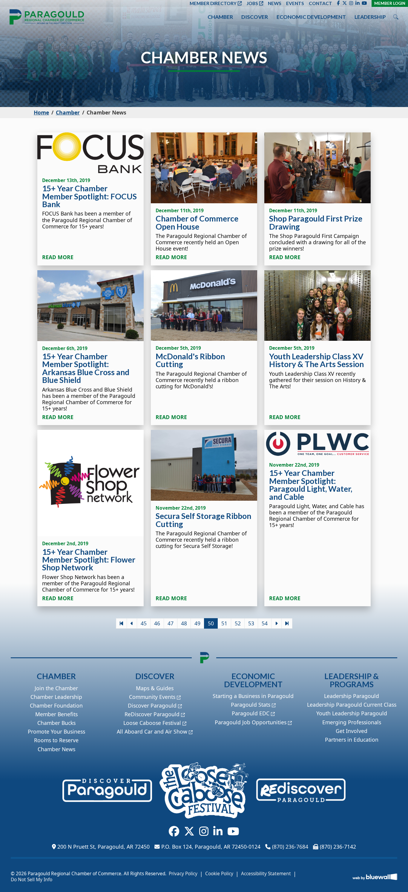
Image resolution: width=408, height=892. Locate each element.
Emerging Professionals (351, 722)
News (274, 3)
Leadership (370, 17)
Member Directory (213, 3)
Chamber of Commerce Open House (197, 222)
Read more (57, 257)
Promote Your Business (56, 731)
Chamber (220, 17)
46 (157, 623)
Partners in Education (351, 739)
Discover (254, 17)
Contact (320, 3)
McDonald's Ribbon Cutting (190, 360)
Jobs (252, 3)
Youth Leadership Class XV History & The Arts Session (316, 360)
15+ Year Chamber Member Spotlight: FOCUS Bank (89, 196)
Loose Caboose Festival (152, 722)
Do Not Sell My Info (31, 879)
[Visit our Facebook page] (338, 3)
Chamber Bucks (56, 722)
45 (144, 623)
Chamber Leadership (56, 696)
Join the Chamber (56, 688)
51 (224, 623)
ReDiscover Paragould (152, 714)
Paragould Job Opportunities (250, 722)
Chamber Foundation (56, 705)
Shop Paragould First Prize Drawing (315, 222)
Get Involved (351, 730)
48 (184, 623)
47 (171, 623)
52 (238, 623)
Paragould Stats (250, 704)
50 (211, 623)
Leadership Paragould (351, 695)
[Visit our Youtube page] (364, 3)
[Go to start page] (121, 623)
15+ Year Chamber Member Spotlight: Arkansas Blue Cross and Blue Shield (85, 368)
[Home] (47, 17)
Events (295, 3)
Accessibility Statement (266, 873)
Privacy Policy (183, 873)
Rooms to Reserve (56, 740)
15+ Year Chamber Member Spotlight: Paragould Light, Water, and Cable (310, 484)
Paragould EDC (250, 713)
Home (41, 112)
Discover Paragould (152, 705)
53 (251, 623)
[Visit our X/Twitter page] (344, 3)
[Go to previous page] (132, 623)
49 (197, 623)
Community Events (152, 696)
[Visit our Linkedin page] (357, 3)
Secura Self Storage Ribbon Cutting (203, 520)
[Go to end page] (286, 623)
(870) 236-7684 (290, 846)
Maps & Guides (155, 688)
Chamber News (56, 749)
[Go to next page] (276, 623)
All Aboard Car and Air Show (152, 731)
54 (265, 623)
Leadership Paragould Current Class (351, 704)
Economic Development (311, 17)
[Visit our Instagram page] (351, 3)
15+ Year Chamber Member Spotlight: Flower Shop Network (88, 559)
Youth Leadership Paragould (351, 713)
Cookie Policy (219, 873)
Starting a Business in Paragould (253, 695)
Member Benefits (56, 714)
